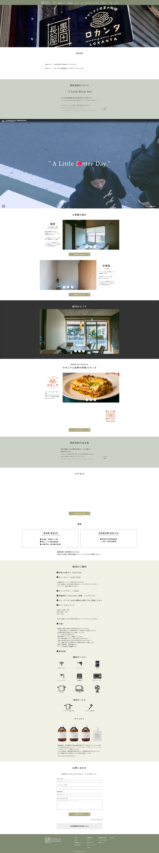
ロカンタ (77, 3)
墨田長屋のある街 (102, 837)
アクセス (89, 840)
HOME (76, 837)
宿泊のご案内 (78, 845)
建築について (101, 842)
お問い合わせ (90, 842)
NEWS (76, 840)
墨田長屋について (79, 842)
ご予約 (88, 847)
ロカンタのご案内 (102, 840)
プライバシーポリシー (92, 845)
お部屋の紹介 (90, 837)
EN (117, 3)
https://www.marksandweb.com (66, 756)
